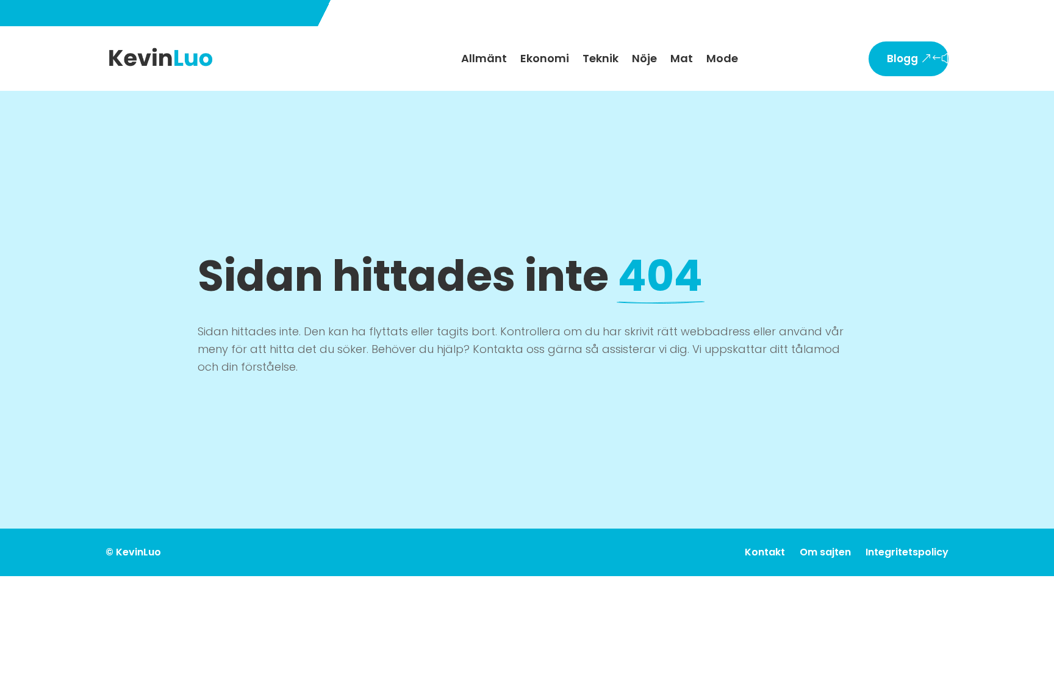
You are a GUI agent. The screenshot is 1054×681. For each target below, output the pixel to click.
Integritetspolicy (907, 552)
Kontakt (765, 552)
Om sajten (825, 552)
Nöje (644, 58)
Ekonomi (544, 58)
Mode (722, 58)
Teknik (600, 58)
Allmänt (484, 58)
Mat (681, 58)
